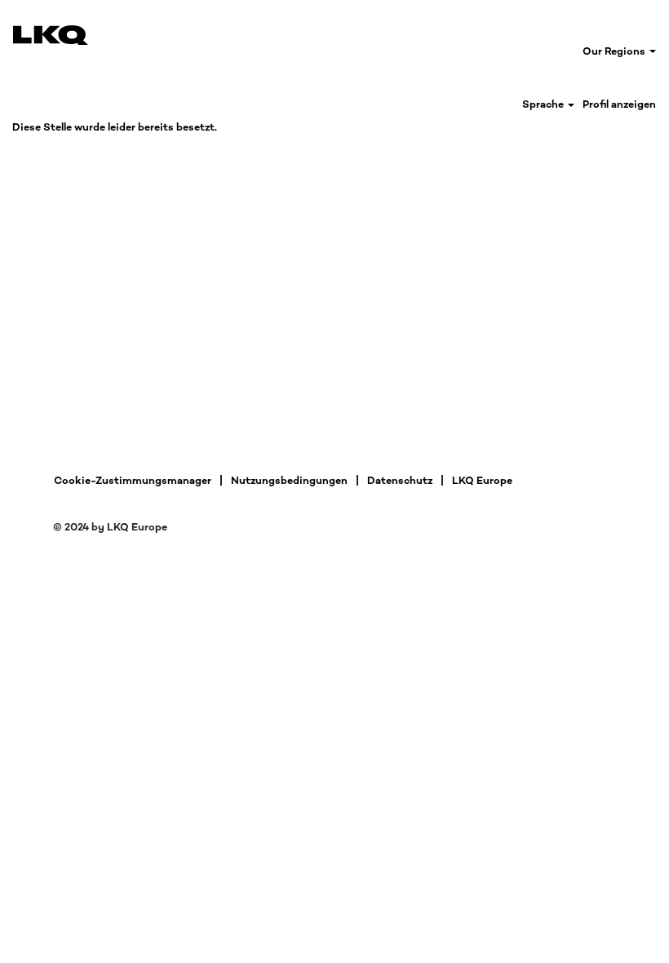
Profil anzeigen (619, 104)
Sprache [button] (544, 104)
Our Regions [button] (615, 51)
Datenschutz (399, 480)
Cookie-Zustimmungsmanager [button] (132, 480)
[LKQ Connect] (50, 35)
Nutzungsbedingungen (289, 480)
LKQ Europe (482, 480)
